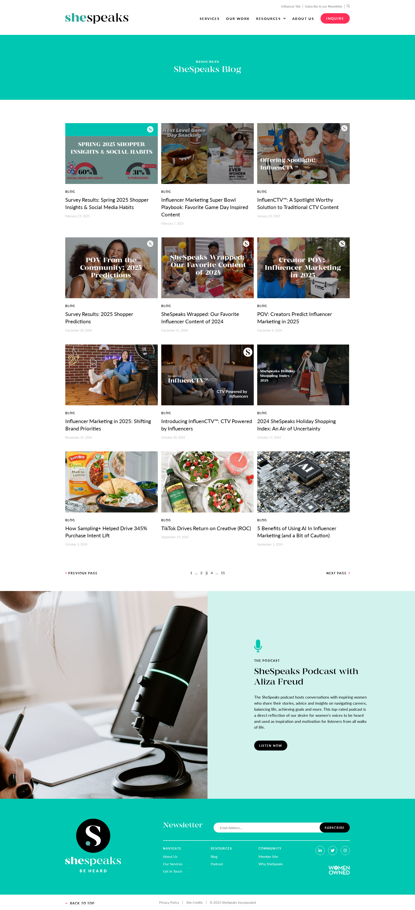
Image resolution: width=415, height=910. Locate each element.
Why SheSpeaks (271, 863)
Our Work (238, 18)
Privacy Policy (169, 902)
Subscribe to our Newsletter (323, 6)
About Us (303, 18)
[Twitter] (332, 850)
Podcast (217, 863)
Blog (214, 856)
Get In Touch (172, 871)
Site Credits (194, 902)
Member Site (268, 856)
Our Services (172, 863)
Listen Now (270, 745)
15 (223, 572)
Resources (268, 18)
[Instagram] (345, 850)
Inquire (335, 18)
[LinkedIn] (320, 850)
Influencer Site (290, 6)
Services (210, 18)
